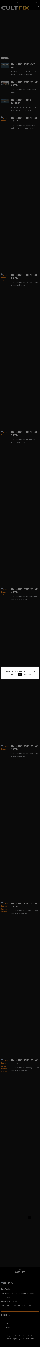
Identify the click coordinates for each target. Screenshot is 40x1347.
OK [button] (20, 675)
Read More (27, 675)
